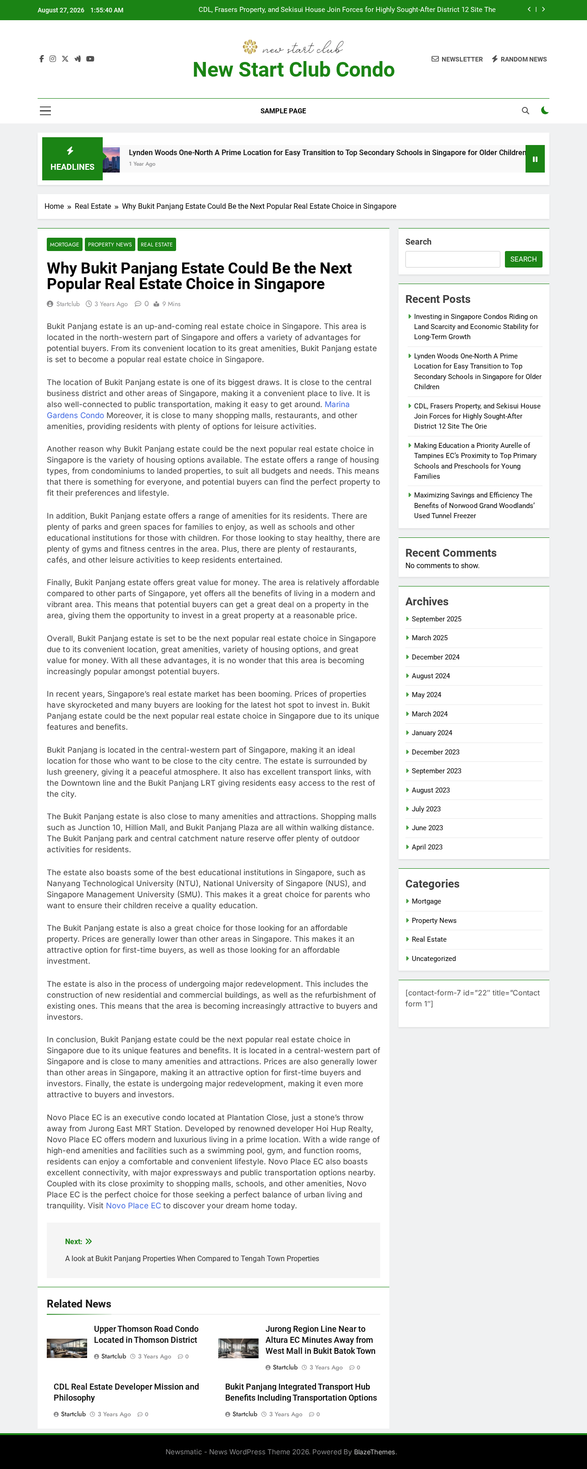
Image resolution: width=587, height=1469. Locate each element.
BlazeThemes (374, 1452)
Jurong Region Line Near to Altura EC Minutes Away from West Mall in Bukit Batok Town (321, 1340)
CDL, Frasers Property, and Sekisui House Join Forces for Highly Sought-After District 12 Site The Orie (347, 10)
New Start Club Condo (294, 69)
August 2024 (431, 676)
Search (418, 241)
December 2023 (436, 752)
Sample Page (283, 111)
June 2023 (427, 828)
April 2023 (427, 847)
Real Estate (157, 244)
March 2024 (430, 714)
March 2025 (430, 638)
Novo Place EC (133, 1205)
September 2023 (436, 771)
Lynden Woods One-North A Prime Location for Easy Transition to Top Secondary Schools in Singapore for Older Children (294, 152)
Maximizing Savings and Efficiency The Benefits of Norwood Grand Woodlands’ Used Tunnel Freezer (474, 505)
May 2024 (426, 695)
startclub (68, 303)
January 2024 (432, 733)
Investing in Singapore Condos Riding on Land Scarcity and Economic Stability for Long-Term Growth (476, 327)
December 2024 (436, 657)
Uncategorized (434, 959)
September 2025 (436, 619)
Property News (110, 244)
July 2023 (426, 809)
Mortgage (64, 244)
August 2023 (431, 790)
